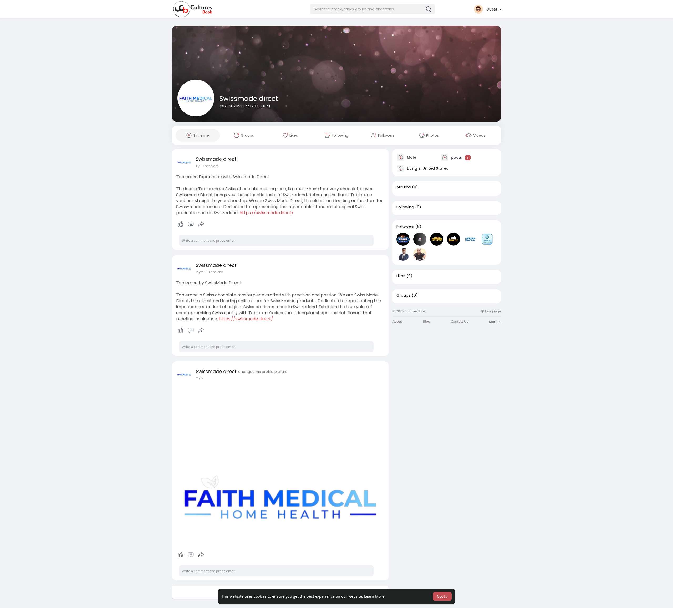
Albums (403, 187)
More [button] (493, 321)
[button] (372, 9)
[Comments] (190, 224)
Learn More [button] (374, 596)
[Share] (201, 224)
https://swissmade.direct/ (266, 213)
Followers (405, 226)
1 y (198, 165)
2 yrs (200, 272)
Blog (426, 321)
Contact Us (459, 321)
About (397, 321)
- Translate (209, 165)
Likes (400, 276)
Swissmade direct (249, 98)
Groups (403, 295)
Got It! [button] (442, 596)
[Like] (190, 224)
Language (492, 311)
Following (405, 207)
